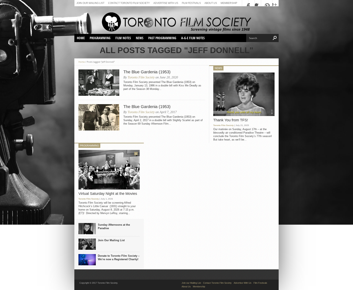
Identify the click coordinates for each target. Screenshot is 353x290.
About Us (210, 3)
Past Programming (162, 38)
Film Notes (123, 38)
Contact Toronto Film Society (129, 3)
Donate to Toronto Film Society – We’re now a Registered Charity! (119, 257)
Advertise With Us (165, 3)
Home (81, 38)
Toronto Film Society (141, 77)
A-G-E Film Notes (193, 38)
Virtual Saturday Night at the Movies (107, 194)
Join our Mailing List (90, 3)
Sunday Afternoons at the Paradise (114, 226)
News (139, 38)
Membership (229, 3)
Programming (100, 38)
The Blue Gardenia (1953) (147, 72)
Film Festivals (191, 3)
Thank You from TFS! (230, 120)
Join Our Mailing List (111, 240)
